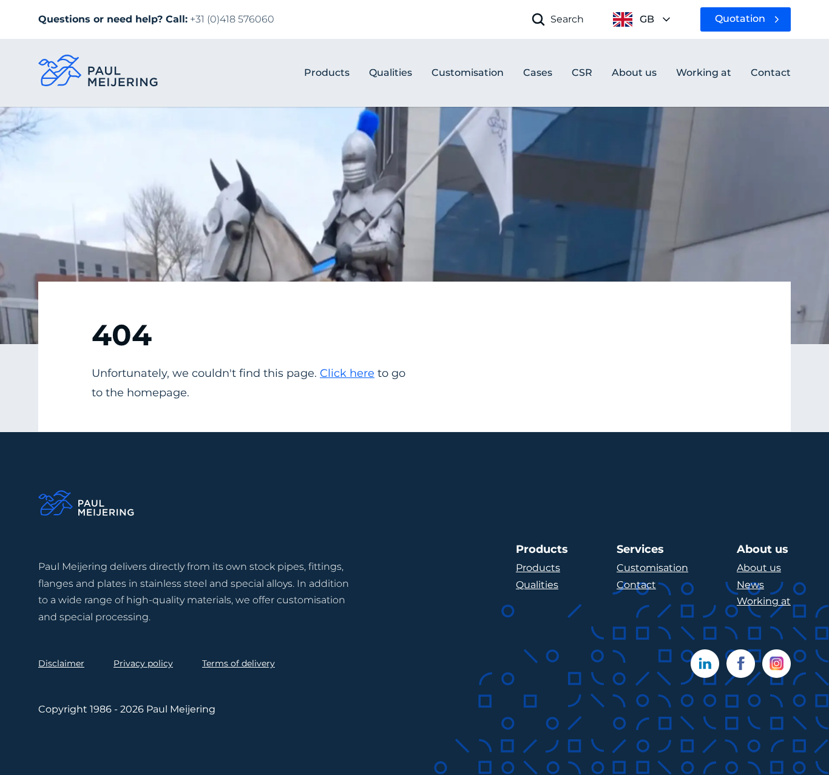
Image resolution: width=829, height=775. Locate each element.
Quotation (740, 18)
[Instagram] (776, 663)
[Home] (86, 505)
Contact (636, 585)
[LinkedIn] (705, 663)
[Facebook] (740, 663)
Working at (764, 601)
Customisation (652, 568)
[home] (99, 73)
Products (327, 72)
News (750, 585)
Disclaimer (61, 663)
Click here (347, 373)
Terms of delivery (238, 663)
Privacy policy (143, 663)
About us (759, 568)
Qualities (537, 585)
